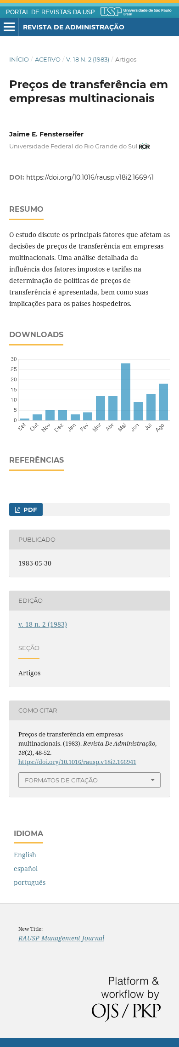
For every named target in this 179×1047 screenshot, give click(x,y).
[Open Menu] (9, 27)
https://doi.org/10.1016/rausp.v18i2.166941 (90, 177)
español (26, 868)
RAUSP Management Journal (61, 938)
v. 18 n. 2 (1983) (87, 59)
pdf (29, 509)
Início (19, 59)
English (25, 854)
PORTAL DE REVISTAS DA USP (50, 12)
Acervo (48, 59)
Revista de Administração (73, 27)
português (29, 882)
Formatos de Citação (61, 780)
